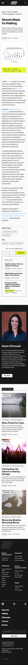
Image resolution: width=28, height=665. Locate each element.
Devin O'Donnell (13, 38)
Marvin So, (18, 290)
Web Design (3, 662)
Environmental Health (13, 14)
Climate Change (16, 516)
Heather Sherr (12, 485)
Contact (5, 621)
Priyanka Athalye (16, 268)
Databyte (5, 243)
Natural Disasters (17, 419)
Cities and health (16, 243)
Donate (5, 625)
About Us (5, 610)
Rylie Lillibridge (13, 534)
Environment (13, 12)
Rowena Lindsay (12, 434)
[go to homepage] (14, 2)
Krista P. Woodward (11, 292)
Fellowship (6, 617)
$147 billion (19, 88)
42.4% (9, 82)
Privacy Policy (5, 659)
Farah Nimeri (15, 277)
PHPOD (5, 614)
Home (3, 12)
